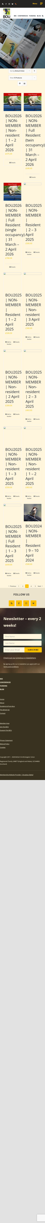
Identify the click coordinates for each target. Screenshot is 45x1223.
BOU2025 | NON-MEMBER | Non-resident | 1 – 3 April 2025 (13, 466)
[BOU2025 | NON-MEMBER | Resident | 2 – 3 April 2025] (32, 192)
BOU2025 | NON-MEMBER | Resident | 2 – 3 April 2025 (34, 222)
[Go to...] (37, 3)
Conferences (5, 682)
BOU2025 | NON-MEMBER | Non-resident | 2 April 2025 (13, 387)
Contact (2, 713)
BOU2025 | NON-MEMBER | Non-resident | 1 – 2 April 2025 (34, 466)
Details (13, 163)
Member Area (4, 723)
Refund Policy (4, 744)
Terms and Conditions (11, 667)
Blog (2, 689)
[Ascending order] (34, 70)
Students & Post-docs (7, 706)
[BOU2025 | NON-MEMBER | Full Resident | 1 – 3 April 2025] (12, 513)
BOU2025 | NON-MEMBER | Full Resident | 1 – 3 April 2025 (13, 543)
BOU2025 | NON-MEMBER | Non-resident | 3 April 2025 (34, 309)
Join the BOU (4, 727)
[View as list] (24, 83)
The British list (5, 710)
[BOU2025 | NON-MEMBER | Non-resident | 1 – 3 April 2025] (12, 436)
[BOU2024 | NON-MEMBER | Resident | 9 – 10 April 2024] (32, 512)
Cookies (2, 747)
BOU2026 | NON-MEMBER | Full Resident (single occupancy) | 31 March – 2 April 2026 (15, 229)
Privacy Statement (6, 740)
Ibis (1, 679)
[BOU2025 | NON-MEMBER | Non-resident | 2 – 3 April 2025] (32, 359)
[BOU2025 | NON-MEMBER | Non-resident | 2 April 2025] (12, 359)
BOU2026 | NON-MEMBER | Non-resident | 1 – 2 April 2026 (13, 132)
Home (2, 699)
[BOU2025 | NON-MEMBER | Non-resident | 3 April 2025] (32, 281)
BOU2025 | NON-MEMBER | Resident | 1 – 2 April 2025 (13, 312)
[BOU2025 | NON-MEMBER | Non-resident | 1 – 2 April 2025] (32, 436)
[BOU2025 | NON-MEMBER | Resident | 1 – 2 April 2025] (12, 281)
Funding (3, 686)
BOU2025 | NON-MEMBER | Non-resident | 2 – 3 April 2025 (34, 389)
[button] (42, 16)
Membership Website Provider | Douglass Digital (16, 775)
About (2, 703)
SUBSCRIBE (33, 650)
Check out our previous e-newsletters (19, 658)
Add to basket (29, 253)
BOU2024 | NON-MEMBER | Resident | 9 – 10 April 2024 (34, 543)
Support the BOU (6, 730)
